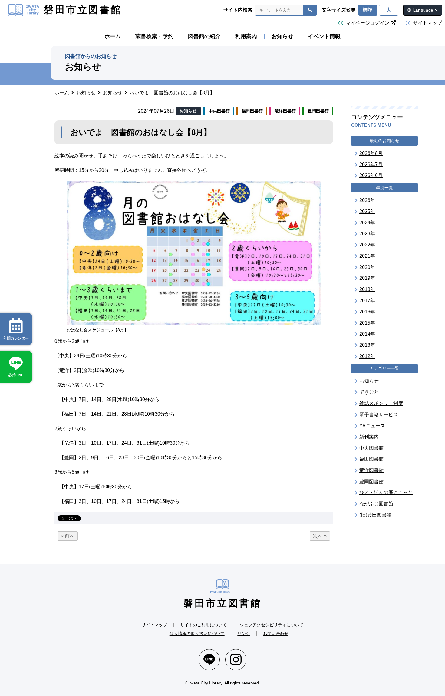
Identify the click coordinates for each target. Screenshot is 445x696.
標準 (368, 9)
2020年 (367, 266)
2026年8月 (371, 153)
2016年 (367, 311)
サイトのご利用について (203, 624)
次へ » (320, 536)
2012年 (367, 356)
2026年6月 (371, 175)
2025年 (367, 211)
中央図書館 (371, 447)
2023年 (367, 233)
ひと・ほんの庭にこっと (386, 492)
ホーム (112, 36)
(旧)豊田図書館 (375, 514)
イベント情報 (324, 36)
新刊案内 (369, 436)
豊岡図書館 (371, 481)
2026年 (367, 199)
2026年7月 (371, 164)
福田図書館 (371, 458)
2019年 (367, 278)
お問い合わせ (275, 633)
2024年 (367, 222)
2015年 (367, 322)
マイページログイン (367, 22)
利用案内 (246, 36)
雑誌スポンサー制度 (381, 403)
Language (423, 10)
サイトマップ (427, 22)
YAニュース (372, 425)
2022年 (367, 244)
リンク (243, 633)
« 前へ (67, 536)
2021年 (367, 255)
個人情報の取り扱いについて (197, 633)
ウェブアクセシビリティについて (271, 624)
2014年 (367, 333)
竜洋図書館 (371, 470)
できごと (369, 391)
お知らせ (282, 36)
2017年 (367, 300)
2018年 (367, 289)
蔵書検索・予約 (154, 36)
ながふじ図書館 (376, 503)
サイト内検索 (237, 10)
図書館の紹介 (204, 36)
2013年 (367, 344)
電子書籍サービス (378, 414)
